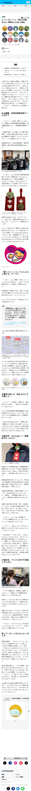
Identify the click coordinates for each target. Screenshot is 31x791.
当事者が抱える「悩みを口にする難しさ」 (16, 74)
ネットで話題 (23, 5)
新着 (2, 5)
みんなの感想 (26, 17)
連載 (15, 5)
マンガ (9, 5)
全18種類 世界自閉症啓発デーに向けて (15, 68)
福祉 (9, 51)
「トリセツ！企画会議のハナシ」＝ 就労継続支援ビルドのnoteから (15, 323)
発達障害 (4, 51)
